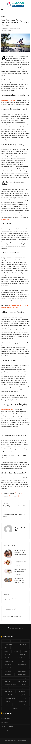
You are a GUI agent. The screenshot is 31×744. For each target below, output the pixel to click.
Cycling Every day (9, 493)
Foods (16, 651)
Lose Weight (8, 671)
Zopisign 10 (15, 708)
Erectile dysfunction (20, 648)
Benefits (25, 641)
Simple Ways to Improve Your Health (14, 506)
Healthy (15, 496)
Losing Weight (22, 671)
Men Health (8, 674)
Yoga (25, 705)
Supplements (22, 691)
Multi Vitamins (9, 678)
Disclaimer (4, 722)
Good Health (8, 654)
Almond (6, 641)
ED (19, 493)
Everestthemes (5, 742)
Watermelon (22, 701)
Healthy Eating (22, 664)
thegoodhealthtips (8, 30)
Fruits (25, 651)
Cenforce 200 (22, 644)
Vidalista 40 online (10, 698)
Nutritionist (8, 681)
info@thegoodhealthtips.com (12, 616)
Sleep (13, 688)
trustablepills (8, 695)
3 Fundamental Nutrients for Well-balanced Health (19, 580)
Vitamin (24, 698)
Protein (24, 684)
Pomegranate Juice (10, 684)
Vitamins (7, 701)
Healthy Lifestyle (9, 668)
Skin (5, 688)
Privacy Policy (5, 718)
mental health (22, 674)
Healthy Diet (8, 664)
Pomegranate (22, 681)
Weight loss (7, 705)
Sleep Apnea (23, 688)
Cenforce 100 (8, 644)
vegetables (23, 695)
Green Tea (23, 654)
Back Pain (15, 641)
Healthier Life (9, 661)
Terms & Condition (7, 727)
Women (17, 705)
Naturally (23, 678)
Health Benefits (21, 658)
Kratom (24, 668)
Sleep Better (8, 691)
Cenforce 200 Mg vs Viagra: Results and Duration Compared (20, 552)
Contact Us (4, 731)
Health (3, 16)
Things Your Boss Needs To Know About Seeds (14, 515)
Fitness (6, 651)
